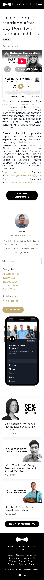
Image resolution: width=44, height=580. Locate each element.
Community (15, 558)
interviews (6, 39)
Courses (20, 555)
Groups (31, 561)
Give (22, 549)
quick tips (8, 289)
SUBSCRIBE (13, 309)
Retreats (12, 564)
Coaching (31, 555)
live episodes (10, 285)
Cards (10, 555)
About (10, 546)
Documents (29, 558)
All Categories (10, 273)
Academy (32, 546)
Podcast (21, 546)
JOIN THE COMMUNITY (22, 195)
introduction (10, 281)
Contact (32, 564)
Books (22, 561)
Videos (12, 561)
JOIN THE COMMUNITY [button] (22, 524)
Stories (22, 564)
